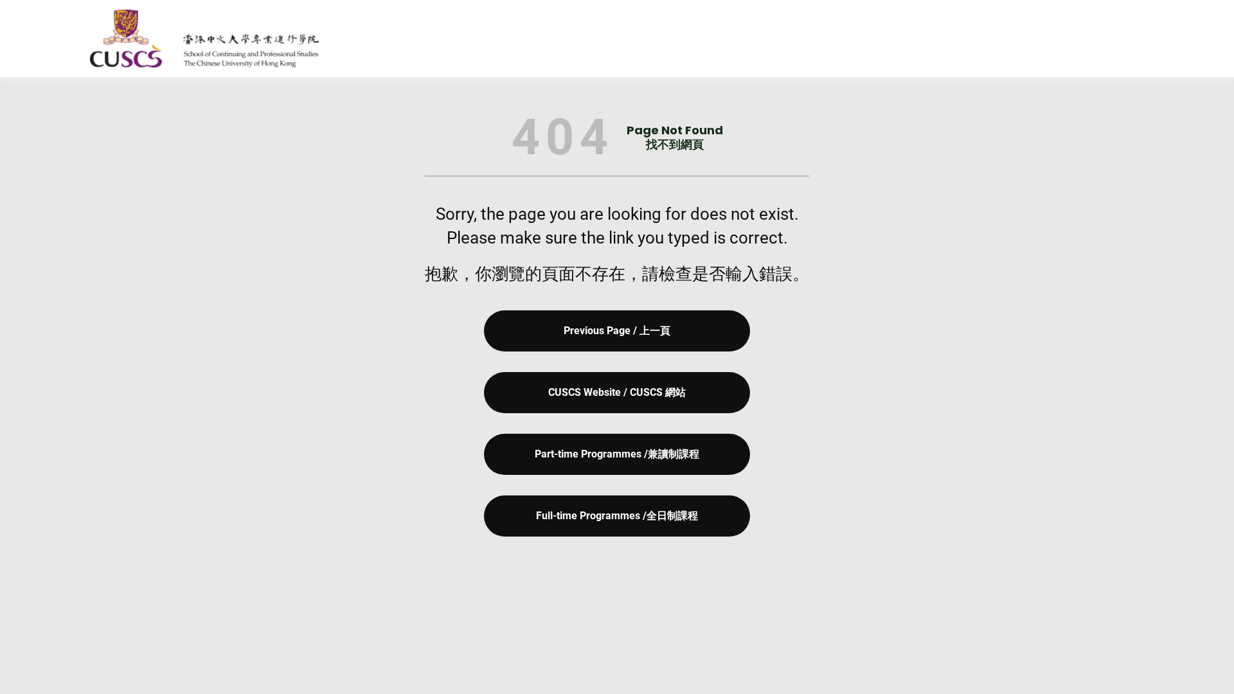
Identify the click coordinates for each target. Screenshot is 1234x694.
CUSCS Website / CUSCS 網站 (617, 392)
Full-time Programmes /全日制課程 (617, 516)
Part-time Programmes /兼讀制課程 (617, 454)
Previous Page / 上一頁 (617, 331)
